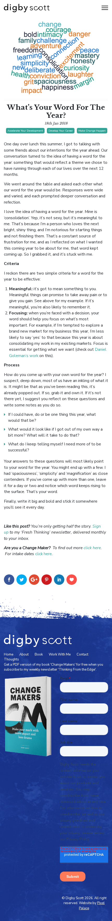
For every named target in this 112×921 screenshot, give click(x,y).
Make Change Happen (92, 131)
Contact (82, 654)
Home (8, 654)
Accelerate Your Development (25, 131)
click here (43, 554)
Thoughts (11, 659)
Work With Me (60, 654)
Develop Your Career (60, 131)
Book (39, 654)
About (24, 654)
